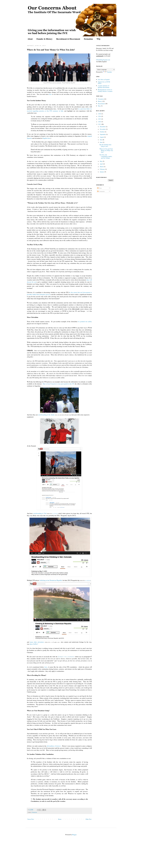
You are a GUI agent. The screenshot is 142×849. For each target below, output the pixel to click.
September (103, 134)
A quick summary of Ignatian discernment (103, 86)
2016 (99, 116)
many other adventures (37, 642)
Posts (100, 188)
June (101, 142)
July (101, 140)
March (102, 166)
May (101, 161)
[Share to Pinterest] (45, 810)
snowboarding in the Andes (46, 415)
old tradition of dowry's (54, 746)
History (100, 101)
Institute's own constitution (66, 657)
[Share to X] (42, 810)
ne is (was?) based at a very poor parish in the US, (59, 384)
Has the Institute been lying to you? (105, 145)
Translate (109, 72)
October (102, 132)
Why (98, 39)
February (102, 169)
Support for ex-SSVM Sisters (104, 82)
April (101, 164)
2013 (99, 124)
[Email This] (38, 810)
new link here (55, 513)
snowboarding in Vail (39, 513)
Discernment (101, 104)
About (30, 39)
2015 (99, 119)
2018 (99, 114)
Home (59, 819)
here (50, 94)
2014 (99, 122)
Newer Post (30, 819)
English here (46, 138)
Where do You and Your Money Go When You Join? (106, 150)
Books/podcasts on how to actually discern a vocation (105, 90)
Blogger (74, 835)
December (103, 126)
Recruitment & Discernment (68, 39)
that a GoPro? (33, 644)
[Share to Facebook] (43, 810)
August (102, 137)
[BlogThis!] (40, 810)
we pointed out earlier (84, 321)
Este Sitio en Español (104, 79)
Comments (101, 191)
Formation (88, 39)
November (103, 129)
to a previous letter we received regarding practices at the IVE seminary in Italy (59, 110)
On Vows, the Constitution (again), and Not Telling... (105, 156)
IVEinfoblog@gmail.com (103, 60)
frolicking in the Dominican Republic (51, 580)
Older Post (88, 819)
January (102, 172)
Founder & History (44, 39)
